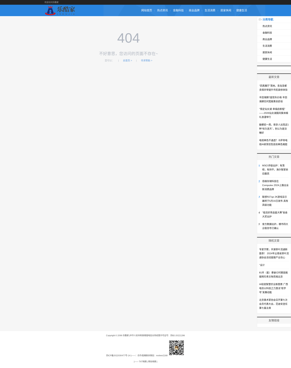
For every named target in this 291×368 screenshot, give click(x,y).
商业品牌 (194, 10)
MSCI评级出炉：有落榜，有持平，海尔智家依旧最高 (275, 169)
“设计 (262, 265)
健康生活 (241, 10)
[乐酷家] (60, 14)
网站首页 (146, 10)
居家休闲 (225, 10)
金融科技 (178, 10)
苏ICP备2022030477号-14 (118, 355)
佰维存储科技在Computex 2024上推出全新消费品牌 (275, 185)
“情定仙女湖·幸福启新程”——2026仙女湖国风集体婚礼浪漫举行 (273, 113)
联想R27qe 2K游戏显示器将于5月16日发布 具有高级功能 (275, 200)
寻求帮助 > (146, 60)
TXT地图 (143, 361)
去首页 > (127, 60)
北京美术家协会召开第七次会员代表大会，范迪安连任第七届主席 (273, 303)
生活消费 (210, 10)
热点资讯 (162, 10)
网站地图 (152, 361)
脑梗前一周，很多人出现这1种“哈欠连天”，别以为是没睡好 (274, 128)
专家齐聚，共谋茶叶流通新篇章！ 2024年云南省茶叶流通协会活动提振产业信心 (274, 253)
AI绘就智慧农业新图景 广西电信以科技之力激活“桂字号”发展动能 (273, 288)
